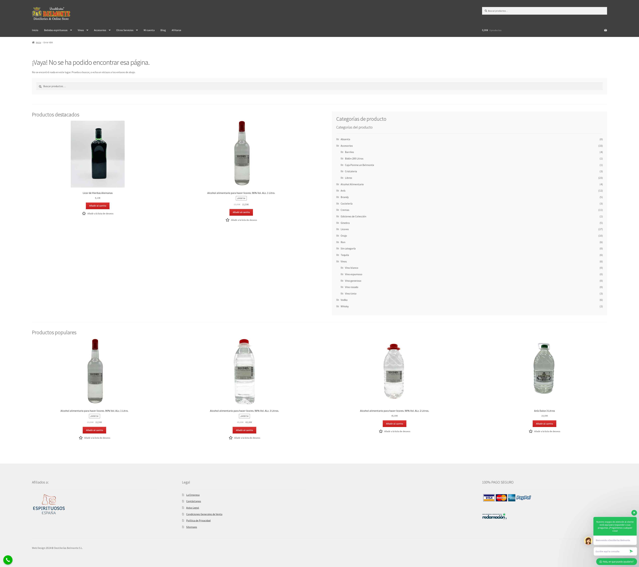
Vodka (344, 299)
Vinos (81, 30)
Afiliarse (176, 30)
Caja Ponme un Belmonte (359, 165)
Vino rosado (351, 287)
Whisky (345, 306)
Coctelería (346, 203)
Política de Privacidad (198, 520)
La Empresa (193, 494)
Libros (348, 177)
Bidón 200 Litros (354, 158)
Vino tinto (350, 293)
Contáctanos (193, 501)
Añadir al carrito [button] (97, 205)
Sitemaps (191, 527)
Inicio (35, 30)
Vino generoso (353, 280)
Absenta (345, 139)
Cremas (345, 210)
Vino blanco (351, 267)
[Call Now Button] (7, 560)
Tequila (345, 255)
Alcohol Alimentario (352, 184)
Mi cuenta (149, 30)
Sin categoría (348, 248)
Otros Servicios (124, 30)
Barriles (349, 152)
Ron (343, 242)
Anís (343, 190)
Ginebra (345, 222)
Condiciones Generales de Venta (204, 514)
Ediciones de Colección (353, 216)
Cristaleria (351, 171)
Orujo (344, 235)
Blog (163, 30)
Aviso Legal (192, 507)
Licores (345, 229)
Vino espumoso (353, 274)
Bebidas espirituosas (56, 30)
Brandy (345, 197)
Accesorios (100, 30)
